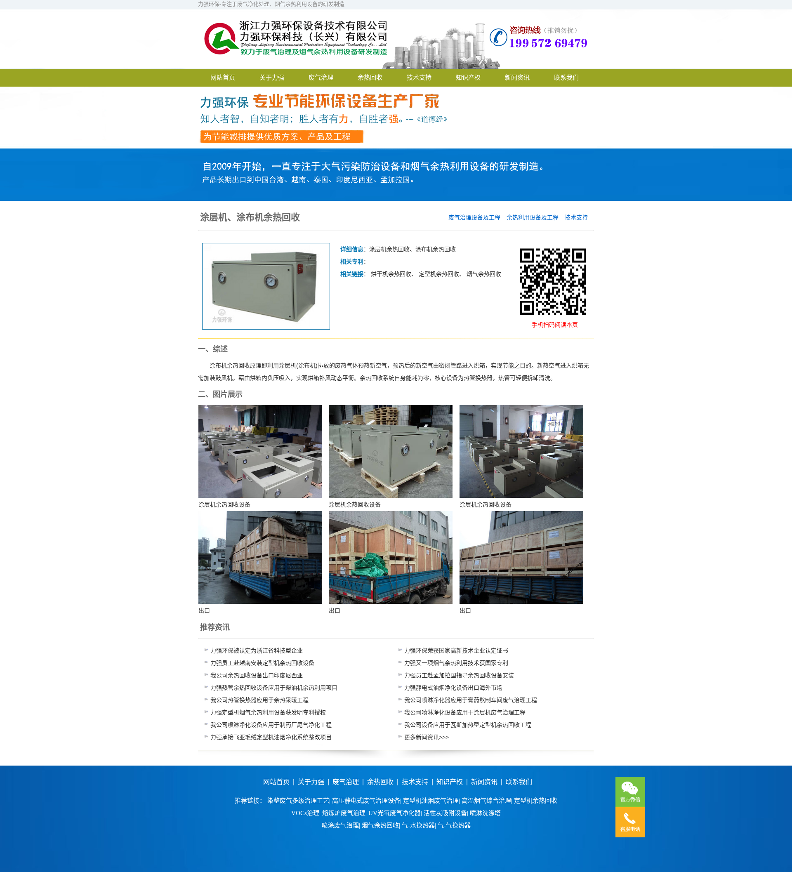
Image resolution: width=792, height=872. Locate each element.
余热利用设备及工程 (533, 217)
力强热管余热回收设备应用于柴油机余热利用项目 (273, 687)
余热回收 (370, 77)
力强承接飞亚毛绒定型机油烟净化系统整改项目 (271, 737)
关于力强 (271, 77)
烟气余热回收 (484, 274)
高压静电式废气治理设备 (366, 800)
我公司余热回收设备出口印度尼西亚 (256, 675)
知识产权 (468, 77)
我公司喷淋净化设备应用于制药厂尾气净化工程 (271, 724)
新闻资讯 (517, 77)
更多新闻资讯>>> (426, 737)
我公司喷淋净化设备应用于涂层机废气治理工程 (465, 712)
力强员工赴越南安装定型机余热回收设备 (262, 663)
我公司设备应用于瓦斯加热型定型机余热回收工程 (467, 724)
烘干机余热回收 (391, 274)
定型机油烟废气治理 (431, 800)
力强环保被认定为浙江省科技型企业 (256, 650)
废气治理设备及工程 (474, 217)
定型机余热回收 (439, 274)
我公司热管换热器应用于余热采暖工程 (259, 700)
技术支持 (419, 77)
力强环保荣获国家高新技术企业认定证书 (456, 650)
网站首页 (222, 77)
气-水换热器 (418, 825)
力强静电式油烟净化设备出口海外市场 (453, 687)
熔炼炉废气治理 (343, 813)
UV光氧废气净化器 (394, 813)
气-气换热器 (454, 825)
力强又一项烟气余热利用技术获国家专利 (456, 663)
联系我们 (566, 77)
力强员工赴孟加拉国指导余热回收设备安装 (459, 675)
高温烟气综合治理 (486, 800)
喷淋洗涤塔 (485, 813)
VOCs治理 (305, 813)
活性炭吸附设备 (445, 813)
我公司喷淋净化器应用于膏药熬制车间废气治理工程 (470, 700)
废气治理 (321, 77)
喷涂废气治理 (340, 825)
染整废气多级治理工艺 (298, 800)
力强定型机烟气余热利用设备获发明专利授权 (268, 712)
